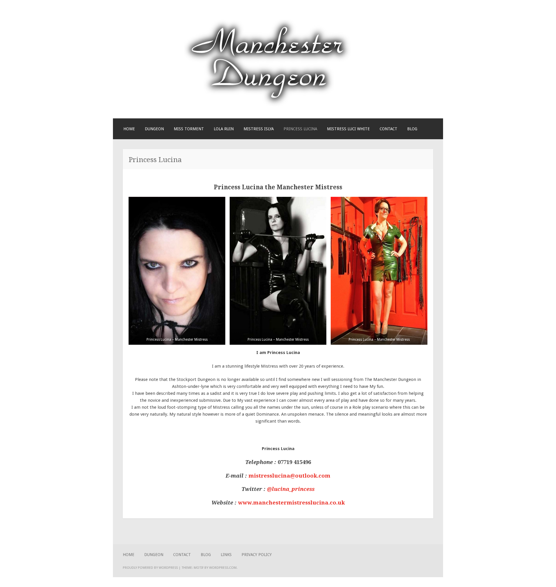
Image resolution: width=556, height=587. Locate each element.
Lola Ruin (224, 128)
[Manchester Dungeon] (267, 105)
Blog (412, 128)
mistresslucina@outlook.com (289, 476)
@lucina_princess (290, 489)
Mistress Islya (259, 128)
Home (129, 128)
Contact (388, 128)
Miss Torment (189, 128)
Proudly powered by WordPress (150, 568)
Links (226, 554)
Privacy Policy (257, 554)
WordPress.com (223, 568)
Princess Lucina (300, 128)
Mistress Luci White (348, 128)
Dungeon (154, 128)
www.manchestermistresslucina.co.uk (291, 503)
